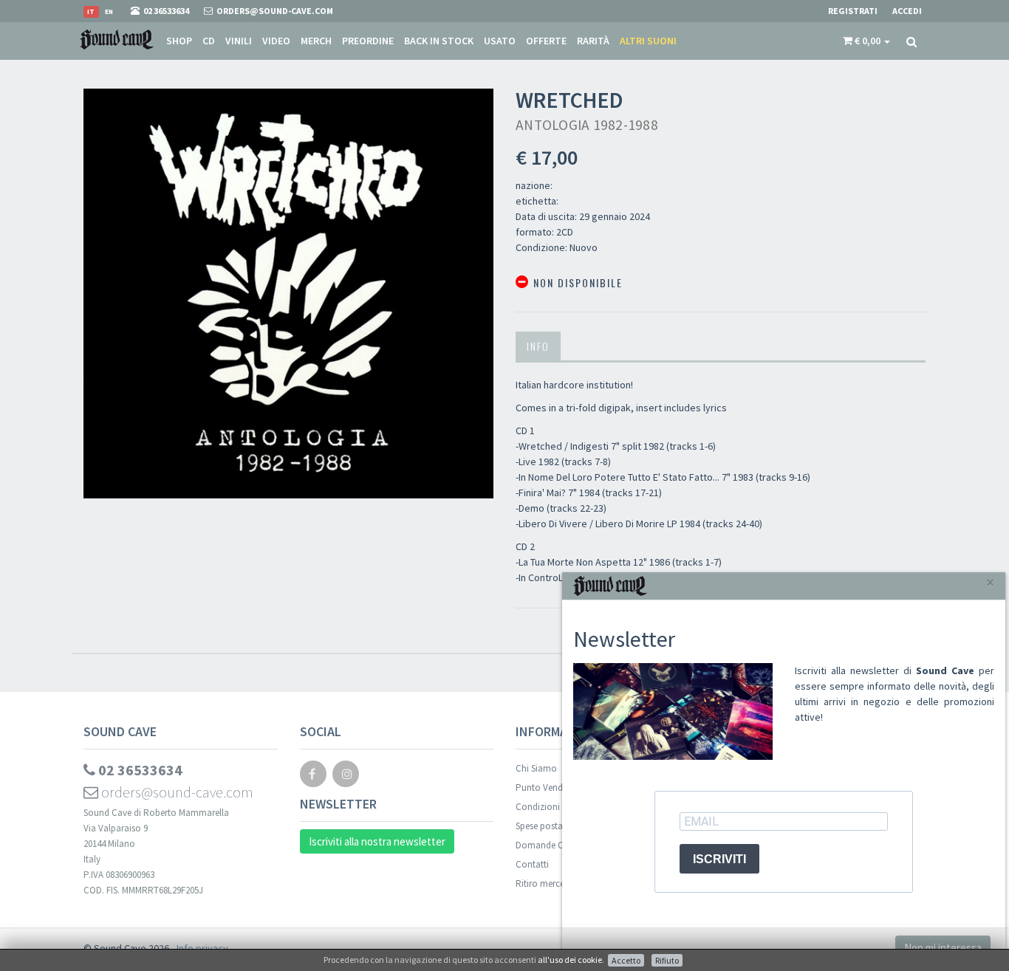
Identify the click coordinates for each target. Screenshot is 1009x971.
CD (208, 40)
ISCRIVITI (719, 859)
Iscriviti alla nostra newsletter (377, 841)
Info (538, 346)
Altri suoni (648, 40)
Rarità (593, 40)
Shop (179, 40)
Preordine (368, 40)
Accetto (626, 960)
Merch (316, 40)
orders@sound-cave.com (175, 792)
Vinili (238, 40)
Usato (500, 40)
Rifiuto (667, 960)
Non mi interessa (943, 948)
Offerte (546, 40)
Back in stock (438, 40)
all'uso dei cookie (570, 959)
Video (276, 40)
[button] (866, 40)
